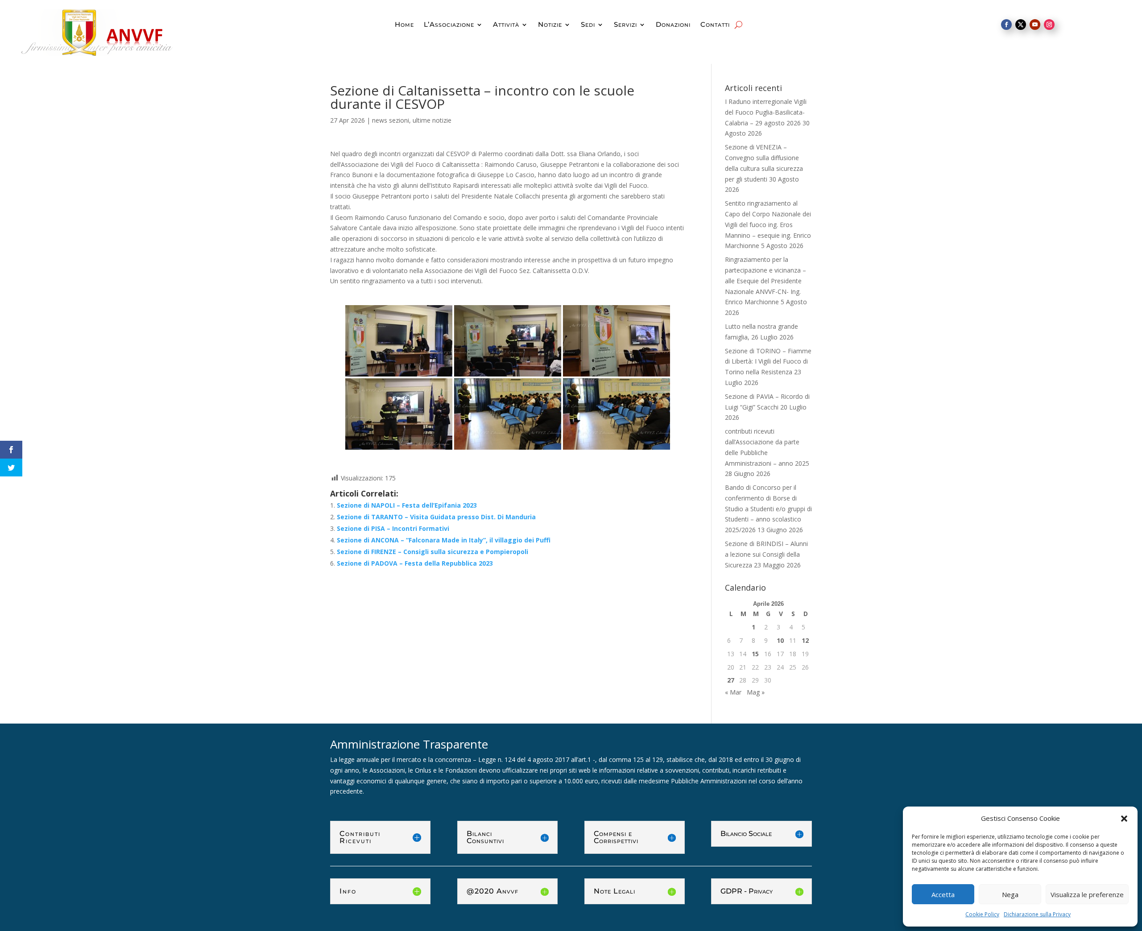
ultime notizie (432, 120)
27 (730, 680)
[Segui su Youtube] (1035, 24)
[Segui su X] (1020, 24)
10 (780, 640)
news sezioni (390, 120)
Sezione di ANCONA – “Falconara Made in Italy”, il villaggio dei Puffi (443, 540)
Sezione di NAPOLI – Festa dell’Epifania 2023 (407, 505)
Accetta (943, 894)
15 (755, 654)
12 (805, 640)
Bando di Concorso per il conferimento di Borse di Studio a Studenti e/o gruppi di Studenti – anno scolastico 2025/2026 (768, 508)
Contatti (715, 25)
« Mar (733, 692)
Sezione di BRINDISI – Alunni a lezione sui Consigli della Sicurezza (766, 554)
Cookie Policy (982, 914)
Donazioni (673, 25)
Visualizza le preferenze (1087, 894)
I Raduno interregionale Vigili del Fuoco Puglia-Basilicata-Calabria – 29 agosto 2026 (766, 112)
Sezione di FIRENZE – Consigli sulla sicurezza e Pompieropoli (432, 551)
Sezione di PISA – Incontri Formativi (393, 528)
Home (404, 25)
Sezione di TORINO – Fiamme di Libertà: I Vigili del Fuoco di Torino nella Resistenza (768, 362)
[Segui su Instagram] (1049, 24)
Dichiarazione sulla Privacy (1037, 914)
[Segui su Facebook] (1006, 24)
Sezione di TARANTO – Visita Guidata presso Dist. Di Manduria (436, 517)
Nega (1010, 894)
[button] (1124, 818)
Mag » (756, 692)
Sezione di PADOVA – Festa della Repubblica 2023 (415, 563)
